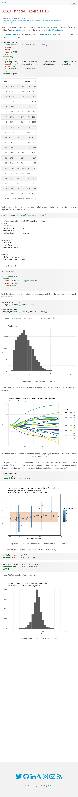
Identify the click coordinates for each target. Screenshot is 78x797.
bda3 (11, 23)
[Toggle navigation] (73, 3)
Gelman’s (44, 27)
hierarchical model (34, 21)
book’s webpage (55, 30)
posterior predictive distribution (51, 21)
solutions (20, 21)
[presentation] (71, 207)
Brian (4, 3)
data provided (10, 34)
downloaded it (48, 34)
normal (25, 21)
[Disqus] (39, 667)
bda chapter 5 (11, 21)
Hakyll (50, 785)
